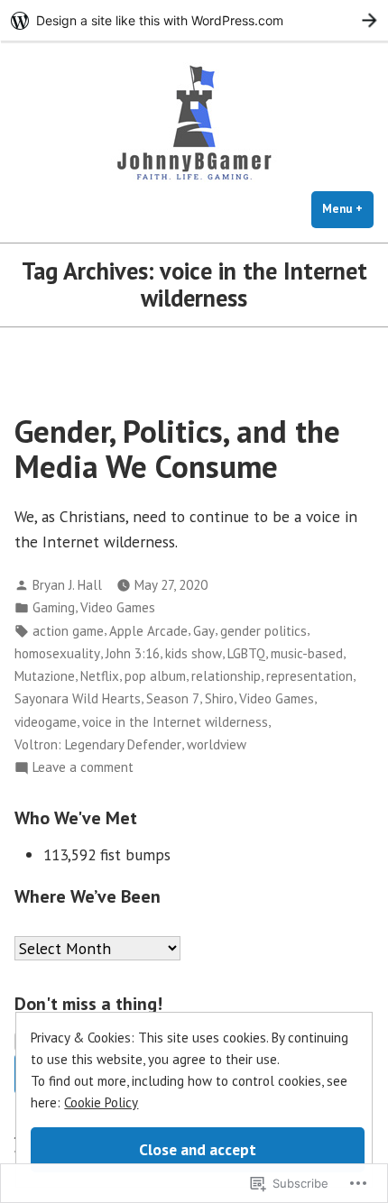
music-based (307, 653)
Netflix (99, 675)
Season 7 (172, 698)
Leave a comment (83, 768)
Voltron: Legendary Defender (97, 744)
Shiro (219, 698)
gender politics (263, 630)
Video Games (117, 607)
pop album (155, 675)
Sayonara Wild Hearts (77, 698)
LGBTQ (246, 653)
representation (309, 675)
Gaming (53, 607)
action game (68, 630)
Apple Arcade (148, 630)
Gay (204, 630)
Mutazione (44, 675)
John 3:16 (133, 653)
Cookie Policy (101, 1102)
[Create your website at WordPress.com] (194, 20)
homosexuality (57, 653)
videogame (45, 721)
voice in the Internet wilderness (175, 721)
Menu (348, 208)
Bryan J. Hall (67, 584)
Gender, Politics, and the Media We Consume (177, 448)
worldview (216, 744)
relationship (226, 675)
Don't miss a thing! (88, 1003)
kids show (193, 653)
